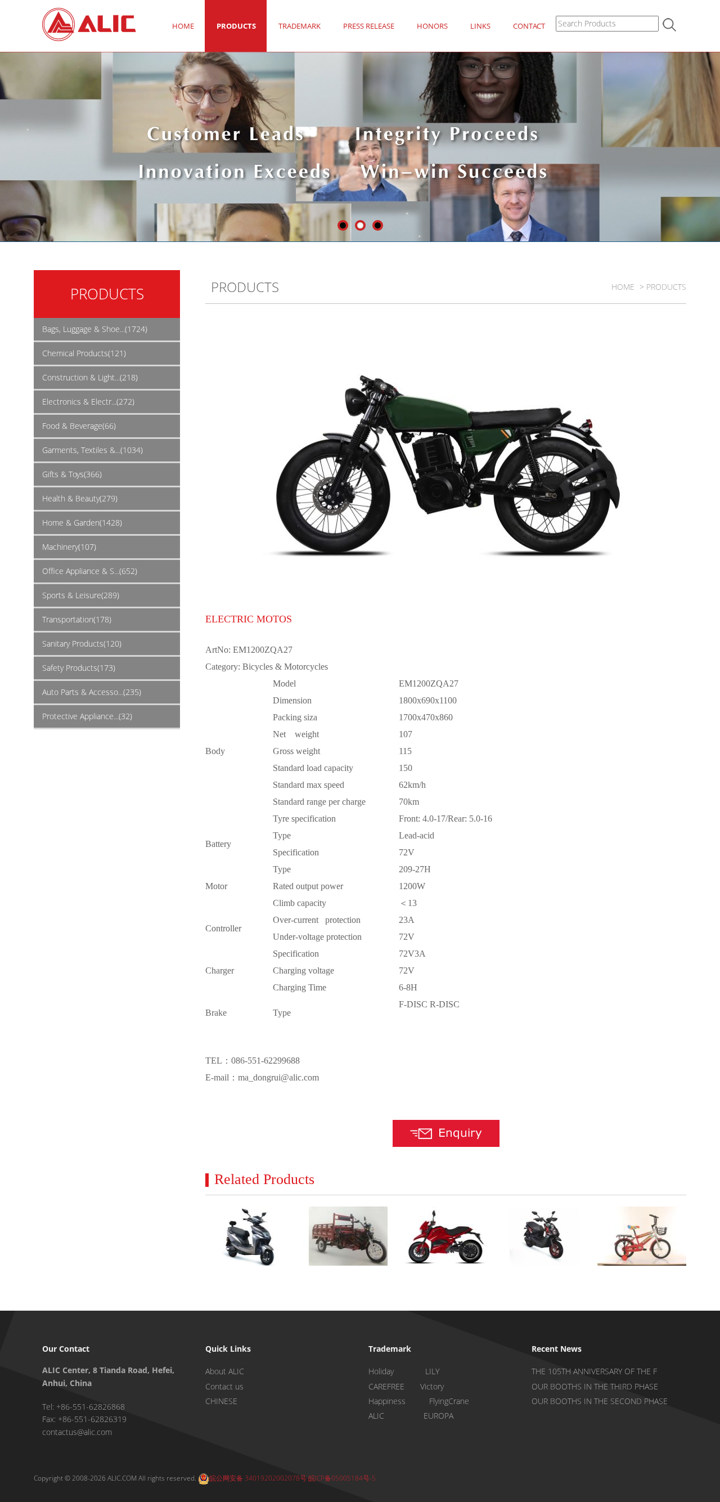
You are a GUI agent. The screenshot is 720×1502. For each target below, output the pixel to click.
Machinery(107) (69, 546)
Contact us (224, 1386)
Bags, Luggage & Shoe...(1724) (94, 329)
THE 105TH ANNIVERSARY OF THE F (594, 1371)
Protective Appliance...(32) (87, 716)
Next (711, 148)
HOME (183, 26)
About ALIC (224, 1371)
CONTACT (529, 26)
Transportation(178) (76, 619)
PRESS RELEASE (368, 26)
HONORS (432, 26)
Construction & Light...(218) (90, 377)
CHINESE (221, 1401)
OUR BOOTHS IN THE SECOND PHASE (600, 1401)
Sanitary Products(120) (82, 643)
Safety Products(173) (78, 667)
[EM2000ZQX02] (348, 1236)
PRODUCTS (236, 26)
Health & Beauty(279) (80, 498)
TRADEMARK (299, 26)
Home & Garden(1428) (82, 522)
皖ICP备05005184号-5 (342, 1478)
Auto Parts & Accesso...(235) (91, 692)
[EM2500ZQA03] (250, 1236)
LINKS (480, 26)
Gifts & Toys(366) (72, 474)
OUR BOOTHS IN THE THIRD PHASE (595, 1386)
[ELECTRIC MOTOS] (445, 1236)
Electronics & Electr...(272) (88, 401)
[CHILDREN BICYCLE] (641, 1236)
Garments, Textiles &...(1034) (92, 450)
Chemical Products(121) (84, 353)
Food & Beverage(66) (79, 425)
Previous (8, 148)
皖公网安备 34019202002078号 (258, 1478)
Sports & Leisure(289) (80, 595)
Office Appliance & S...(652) (89, 571)
